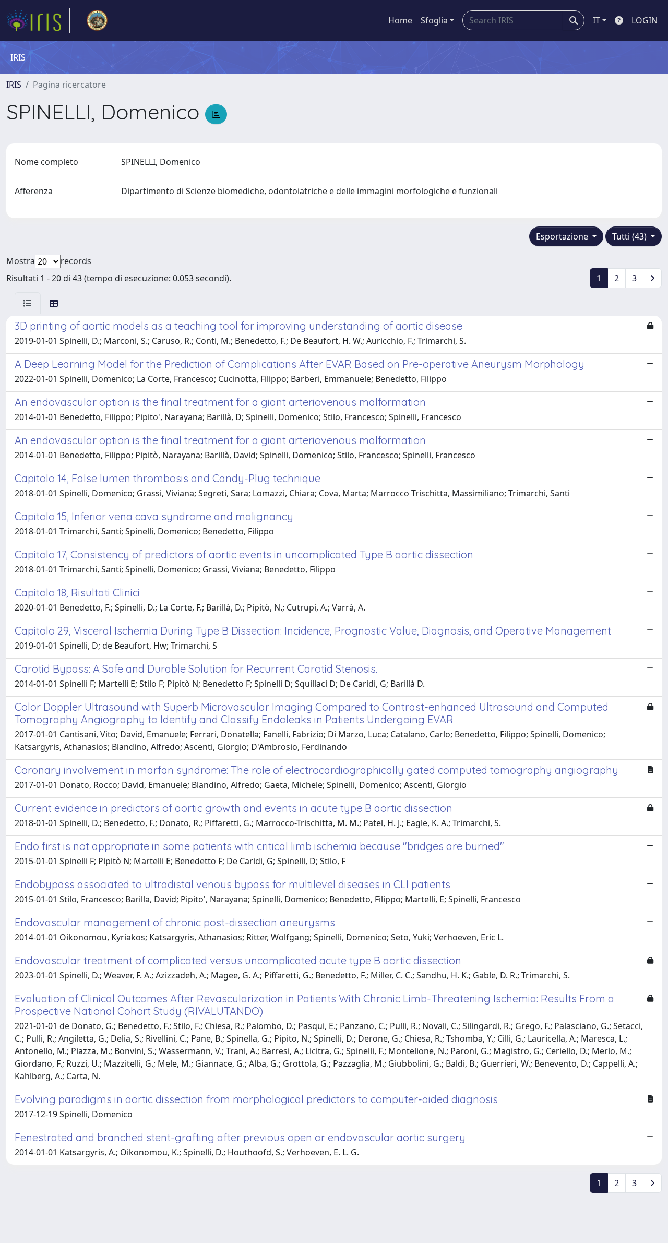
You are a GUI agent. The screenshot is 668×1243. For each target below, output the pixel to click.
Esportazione (563, 236)
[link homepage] (38, 20)
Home (400, 20)
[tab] (28, 303)
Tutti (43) (630, 236)
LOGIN (644, 20)
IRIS (13, 84)
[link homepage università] (97, 20)
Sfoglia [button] (434, 20)
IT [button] (596, 20)
